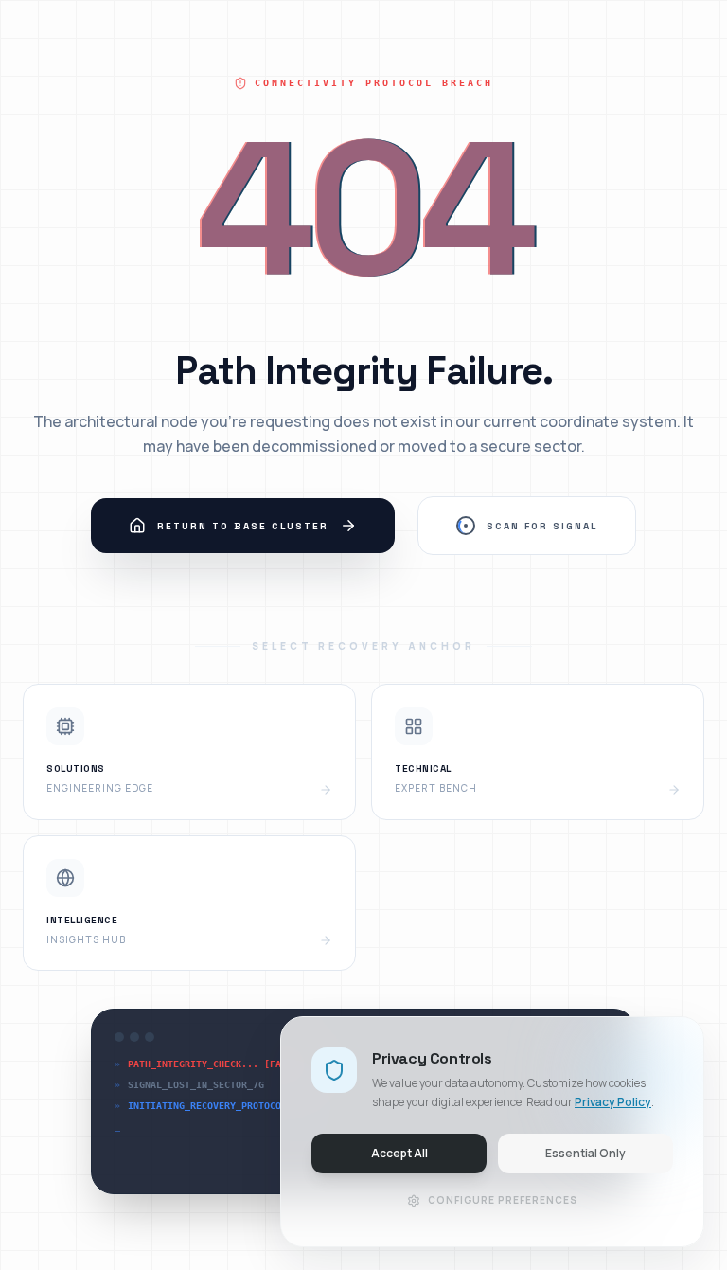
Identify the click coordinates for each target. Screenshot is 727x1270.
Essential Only (585, 1153)
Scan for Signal (542, 526)
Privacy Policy (613, 1102)
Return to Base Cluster (242, 526)
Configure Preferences (502, 1200)
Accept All (399, 1153)
